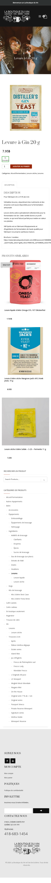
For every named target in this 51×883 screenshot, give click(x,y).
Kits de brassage (15, 590)
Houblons (15, 569)
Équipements (14, 514)
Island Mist (15, 653)
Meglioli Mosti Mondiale (20, 683)
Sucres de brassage (21, 552)
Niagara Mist (16, 687)
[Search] (44, 480)
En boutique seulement (15, 611)
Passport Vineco (17, 704)
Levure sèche (32, 173)
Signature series (17, 713)
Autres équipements (14, 501)
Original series (16, 700)
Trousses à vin (14, 637)
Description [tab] (9, 185)
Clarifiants (18, 539)
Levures (41, 173)
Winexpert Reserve (18, 721)
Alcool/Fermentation (18, 173)
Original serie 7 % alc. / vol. (21, 696)
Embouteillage (17, 518)
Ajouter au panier (21, 166)
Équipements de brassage (21, 522)
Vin (7, 624)
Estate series (16, 649)
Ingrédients (13, 531)
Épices (16, 548)
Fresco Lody (19, 666)
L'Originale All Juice (18, 675)
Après (13, 641)
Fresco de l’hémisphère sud (24, 662)
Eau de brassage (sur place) (22, 556)
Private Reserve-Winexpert (21, 708)
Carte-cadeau (11, 607)
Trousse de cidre (13, 620)
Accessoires (13, 510)
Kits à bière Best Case (20, 594)
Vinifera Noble (16, 717)
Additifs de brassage (19, 535)
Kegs (11, 586)
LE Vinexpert (16, 679)
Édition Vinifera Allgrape (20, 645)
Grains (13, 565)
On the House (16, 691)
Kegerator (10, 615)
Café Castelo (11, 603)
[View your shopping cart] (45, 16)
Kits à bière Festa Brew (20, 599)
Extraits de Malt (17, 560)
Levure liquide (19, 577)
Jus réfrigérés (16, 658)
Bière (8, 506)
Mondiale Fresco (20, 670)
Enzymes (17, 544)
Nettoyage (15, 527)
